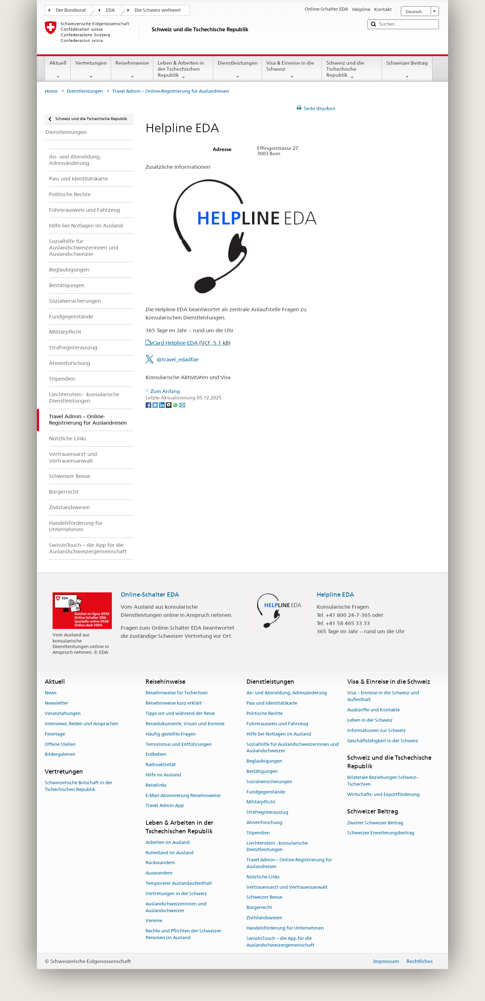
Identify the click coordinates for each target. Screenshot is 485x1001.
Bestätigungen (262, 771)
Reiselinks (156, 785)
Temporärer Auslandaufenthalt (179, 883)
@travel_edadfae (177, 359)
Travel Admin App (165, 805)
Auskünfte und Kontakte (373, 709)
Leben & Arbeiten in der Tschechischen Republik (181, 68)
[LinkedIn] (162, 404)
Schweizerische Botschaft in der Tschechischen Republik (78, 786)
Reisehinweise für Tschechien (177, 693)
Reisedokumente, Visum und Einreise (185, 723)
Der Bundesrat (71, 10)
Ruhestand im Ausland (170, 852)
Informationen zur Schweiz (376, 730)
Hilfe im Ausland (163, 774)
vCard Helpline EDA (190, 342)
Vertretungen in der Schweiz (176, 893)
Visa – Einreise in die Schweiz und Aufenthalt (383, 696)
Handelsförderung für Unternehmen (285, 928)
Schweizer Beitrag (407, 63)
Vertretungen (91, 63)
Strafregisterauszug (267, 812)
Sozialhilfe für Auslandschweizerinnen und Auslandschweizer (292, 748)
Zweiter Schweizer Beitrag (375, 822)
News (50, 693)
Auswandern (159, 873)
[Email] (182, 404)
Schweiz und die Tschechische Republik (345, 68)
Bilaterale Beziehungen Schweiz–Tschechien (383, 781)
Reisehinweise (132, 63)
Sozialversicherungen (269, 781)
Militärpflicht (260, 802)
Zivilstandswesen (264, 917)
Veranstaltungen (63, 713)
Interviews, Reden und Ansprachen (81, 723)
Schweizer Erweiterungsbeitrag (380, 833)
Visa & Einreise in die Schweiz (290, 66)
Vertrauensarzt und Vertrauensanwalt (286, 887)
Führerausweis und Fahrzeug (277, 723)
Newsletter (56, 703)
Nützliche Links (262, 876)
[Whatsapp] (176, 404)
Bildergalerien (60, 754)
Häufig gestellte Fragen (171, 734)
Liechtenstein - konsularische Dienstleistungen (277, 846)
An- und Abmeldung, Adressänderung (286, 693)
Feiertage (55, 734)
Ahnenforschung (264, 822)
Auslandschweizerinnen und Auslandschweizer (176, 907)
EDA (110, 10)
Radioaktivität (161, 764)
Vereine (154, 921)
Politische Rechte (264, 713)
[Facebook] (149, 404)
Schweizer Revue (264, 897)
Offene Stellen (60, 744)
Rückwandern (160, 863)
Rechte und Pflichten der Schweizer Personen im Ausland (183, 934)
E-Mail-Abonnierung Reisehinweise (183, 795)
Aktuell (57, 63)
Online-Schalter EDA (150, 594)
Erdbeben (156, 754)
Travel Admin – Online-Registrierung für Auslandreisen (289, 863)
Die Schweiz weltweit (158, 10)
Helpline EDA (335, 594)
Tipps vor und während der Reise (180, 713)
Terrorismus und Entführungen (179, 744)
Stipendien (258, 832)
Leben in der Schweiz (370, 720)
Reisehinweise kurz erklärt (174, 703)
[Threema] (169, 404)
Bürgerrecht (259, 907)
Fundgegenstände (265, 792)
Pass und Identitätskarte (271, 703)
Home (51, 91)
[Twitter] (155, 404)
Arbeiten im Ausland (168, 842)
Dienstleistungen (238, 63)
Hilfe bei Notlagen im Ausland (278, 734)
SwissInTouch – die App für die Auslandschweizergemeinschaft (280, 942)
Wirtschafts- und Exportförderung (383, 794)
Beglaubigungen (264, 761)
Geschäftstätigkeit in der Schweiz (382, 740)
